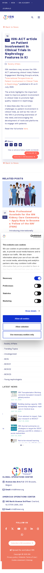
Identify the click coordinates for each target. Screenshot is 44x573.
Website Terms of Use (27, 567)
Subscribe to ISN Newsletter (23, 157)
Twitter (11, 144)
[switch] (37, 286)
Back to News (11, 27)
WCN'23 (7, 374)
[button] (21, 455)
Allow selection (22, 327)
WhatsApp (22, 544)
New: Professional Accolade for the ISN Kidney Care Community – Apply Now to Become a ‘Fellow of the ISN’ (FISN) (24, 219)
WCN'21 (7, 364)
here (26, 128)
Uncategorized (10, 354)
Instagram (25, 538)
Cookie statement (18, 570)
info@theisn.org (17, 499)
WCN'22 (7, 369)
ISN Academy (24, 3)
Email (20, 144)
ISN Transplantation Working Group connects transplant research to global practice (25, 394)
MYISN (4, 3)
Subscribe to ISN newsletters (21, 553)
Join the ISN (30, 153)
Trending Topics (11, 349)
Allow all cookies (22, 319)
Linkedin (31, 538)
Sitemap (29, 570)
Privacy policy (12, 567)
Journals (6, 8)
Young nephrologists (13, 379)
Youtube (19, 538)
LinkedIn (15, 144)
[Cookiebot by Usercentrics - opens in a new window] (31, 236)
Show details (30, 311)
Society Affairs (14, 64)
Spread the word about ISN (23, 560)
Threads (38, 538)
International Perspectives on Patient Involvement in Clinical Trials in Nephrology (21, 81)
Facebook (6, 144)
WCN (13, 3)
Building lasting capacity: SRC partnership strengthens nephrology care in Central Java (25, 406)
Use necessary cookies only (22, 335)
